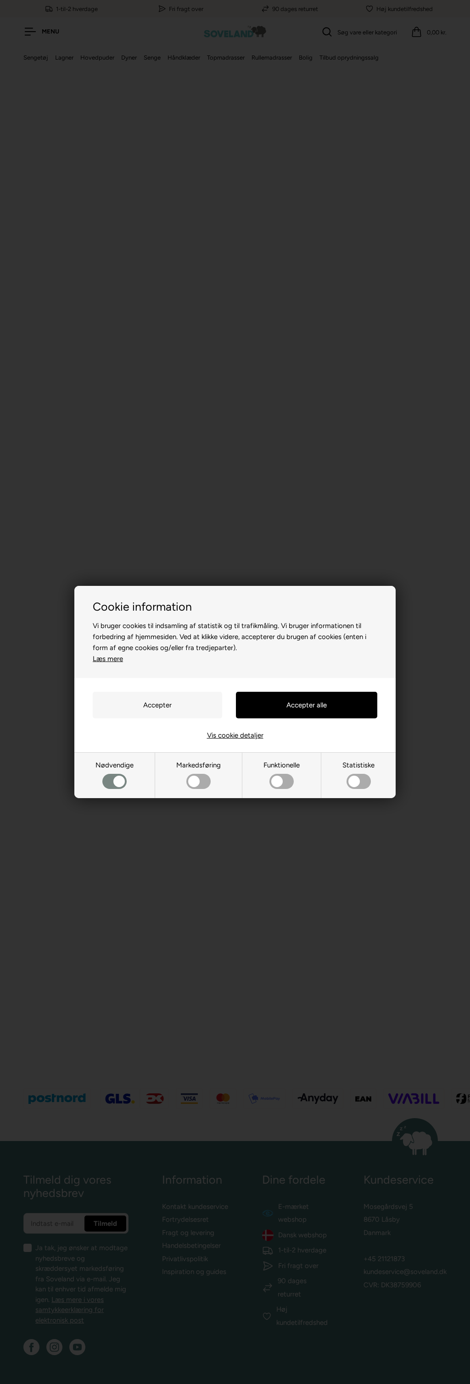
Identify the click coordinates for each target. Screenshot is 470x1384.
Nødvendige (114, 765)
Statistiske (358, 765)
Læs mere (108, 659)
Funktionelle (281, 765)
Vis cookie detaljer (235, 735)
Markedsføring (198, 765)
